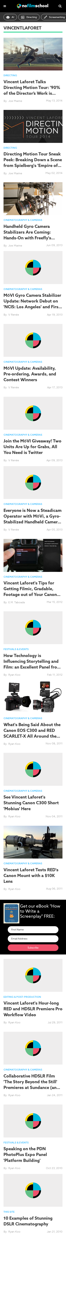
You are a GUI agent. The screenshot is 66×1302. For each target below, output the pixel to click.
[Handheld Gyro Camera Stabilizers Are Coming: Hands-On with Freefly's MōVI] (33, 198)
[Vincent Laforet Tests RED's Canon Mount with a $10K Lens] (33, 842)
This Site (9, 1211)
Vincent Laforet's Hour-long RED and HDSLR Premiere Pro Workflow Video (33, 1008)
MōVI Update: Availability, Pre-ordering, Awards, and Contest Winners (30, 373)
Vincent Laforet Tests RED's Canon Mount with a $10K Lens (31, 875)
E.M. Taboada (16, 602)
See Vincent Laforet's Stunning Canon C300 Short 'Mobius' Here (31, 802)
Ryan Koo (14, 674)
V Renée (13, 314)
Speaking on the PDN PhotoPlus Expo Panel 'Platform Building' (25, 1154)
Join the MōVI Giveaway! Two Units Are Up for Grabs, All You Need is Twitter (32, 446)
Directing (31, 17)
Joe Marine (15, 101)
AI (13, 17)
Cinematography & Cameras (23, 220)
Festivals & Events (16, 649)
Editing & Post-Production (22, 996)
